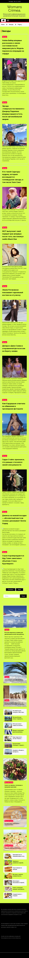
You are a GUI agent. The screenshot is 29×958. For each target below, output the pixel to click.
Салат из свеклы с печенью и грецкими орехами (14, 786)
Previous (10, 589)
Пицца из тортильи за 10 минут (13, 848)
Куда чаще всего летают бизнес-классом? (17, 737)
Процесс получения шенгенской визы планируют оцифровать (18, 731)
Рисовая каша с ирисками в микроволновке (12, 824)
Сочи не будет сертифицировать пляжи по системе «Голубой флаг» (14, 680)
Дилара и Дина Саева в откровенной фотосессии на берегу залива (13, 348)
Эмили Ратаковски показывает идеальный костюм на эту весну (12, 292)
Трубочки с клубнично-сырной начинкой (18, 862)
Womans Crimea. (14, 8)
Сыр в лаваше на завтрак (17, 868)
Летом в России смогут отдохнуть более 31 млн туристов (18, 718)
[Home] (3, 20)
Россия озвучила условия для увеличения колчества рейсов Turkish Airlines (14, 633)
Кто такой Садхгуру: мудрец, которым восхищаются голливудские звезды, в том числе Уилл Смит (12, 177)
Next (19, 589)
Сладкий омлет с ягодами (17, 895)
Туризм (7, 629)
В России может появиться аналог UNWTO (17, 724)
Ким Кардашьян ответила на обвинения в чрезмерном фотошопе (13, 406)
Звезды (5, 36)
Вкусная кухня (9, 782)
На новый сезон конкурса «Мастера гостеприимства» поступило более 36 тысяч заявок (18, 711)
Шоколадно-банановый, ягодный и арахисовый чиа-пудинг (18, 881)
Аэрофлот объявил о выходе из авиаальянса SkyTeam (18, 751)
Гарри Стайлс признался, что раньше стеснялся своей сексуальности (13, 462)
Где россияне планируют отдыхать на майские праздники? (18, 744)
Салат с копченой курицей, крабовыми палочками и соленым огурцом (19, 888)
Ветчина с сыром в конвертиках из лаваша (18, 875)
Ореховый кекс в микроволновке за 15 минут (18, 855)
